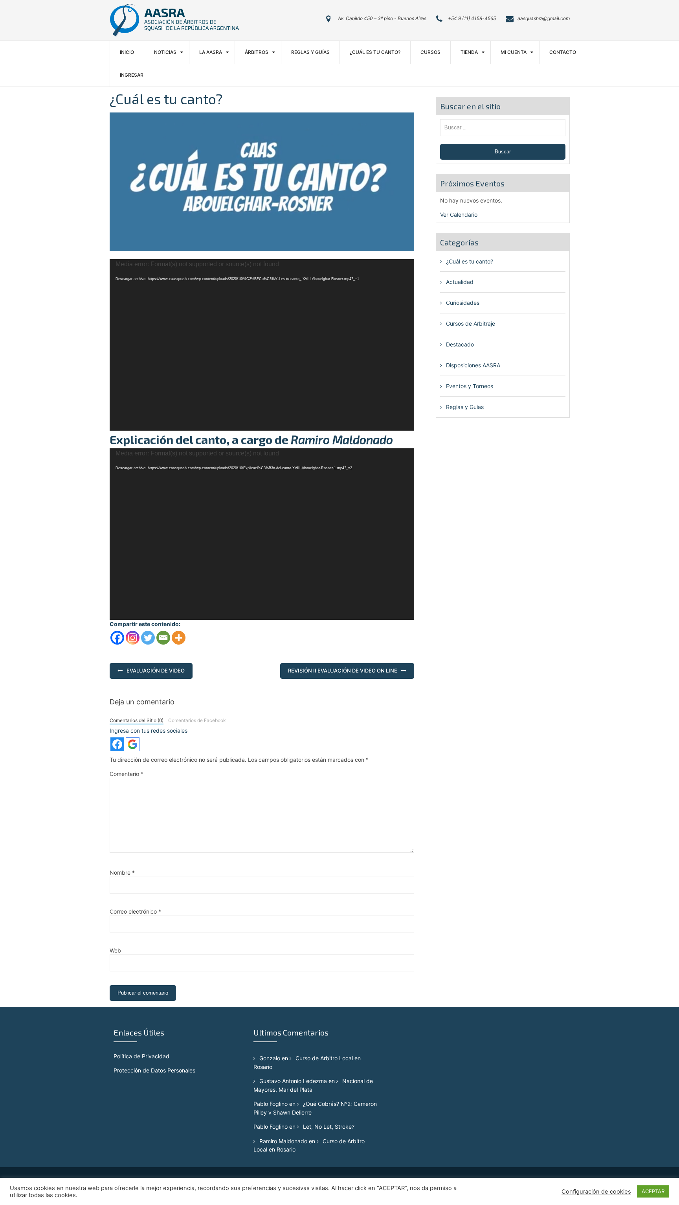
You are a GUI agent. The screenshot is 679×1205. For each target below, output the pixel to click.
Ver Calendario (458, 214)
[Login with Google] (132, 744)
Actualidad (459, 281)
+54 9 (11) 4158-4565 (472, 18)
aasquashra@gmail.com (544, 18)
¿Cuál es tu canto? (375, 52)
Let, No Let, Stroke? (328, 1126)
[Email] (163, 638)
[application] (262, 345)
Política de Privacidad (141, 1056)
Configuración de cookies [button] (596, 1191)
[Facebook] (117, 638)
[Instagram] (132, 638)
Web (115, 950)
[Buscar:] (502, 127)
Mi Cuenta (514, 52)
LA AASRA (210, 52)
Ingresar (131, 75)
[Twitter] (148, 638)
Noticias (165, 52)
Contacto (562, 52)
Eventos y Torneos (469, 386)
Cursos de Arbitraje (470, 323)
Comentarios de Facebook (197, 720)
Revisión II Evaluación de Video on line (342, 670)
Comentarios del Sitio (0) (136, 720)
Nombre (122, 872)
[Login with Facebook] (117, 744)
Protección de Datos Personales (154, 1070)
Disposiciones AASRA (473, 365)
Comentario (126, 773)
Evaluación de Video (156, 670)
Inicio (127, 52)
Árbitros (256, 52)
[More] (178, 638)
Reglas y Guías (310, 52)
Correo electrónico (135, 911)
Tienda (469, 52)
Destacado (460, 344)
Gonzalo (269, 1058)
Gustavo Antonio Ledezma (293, 1081)
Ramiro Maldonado (283, 1141)
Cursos (430, 52)
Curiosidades (462, 302)
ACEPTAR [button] (653, 1191)
